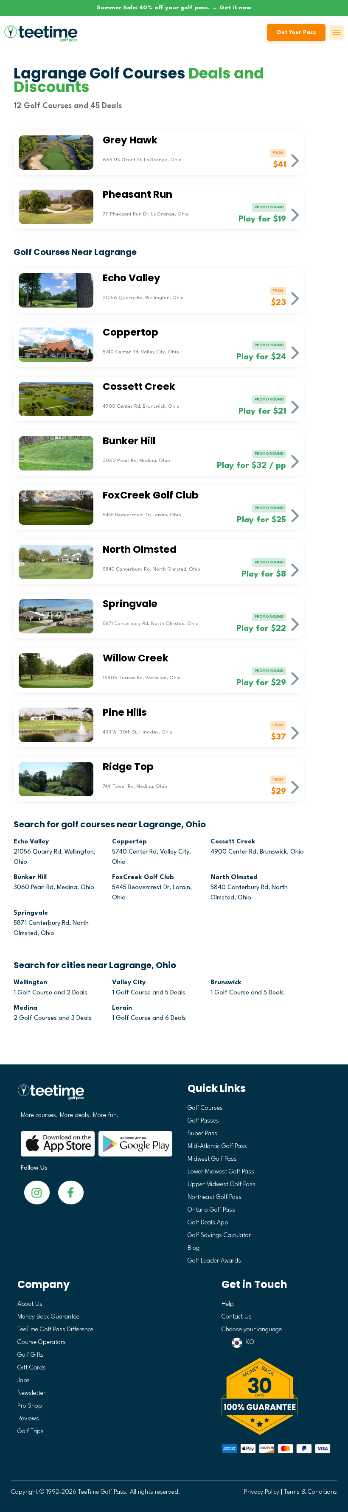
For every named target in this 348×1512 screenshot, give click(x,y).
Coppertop (129, 842)
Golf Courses (205, 1108)
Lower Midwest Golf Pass (221, 1172)
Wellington (30, 983)
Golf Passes (203, 1121)
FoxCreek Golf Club (143, 877)
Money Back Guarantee (48, 1317)
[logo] (93, 1095)
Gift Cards (31, 1368)
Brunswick (225, 983)
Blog (193, 1248)
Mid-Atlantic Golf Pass (217, 1146)
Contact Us (237, 1317)
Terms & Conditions (310, 1492)
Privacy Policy (261, 1492)
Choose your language (252, 1330)
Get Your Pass (296, 32)
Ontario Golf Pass (211, 1210)
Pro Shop (29, 1406)
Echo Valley (31, 842)
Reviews (28, 1419)
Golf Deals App (208, 1223)
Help (228, 1304)
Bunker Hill (30, 877)
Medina (25, 1008)
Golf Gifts (30, 1355)
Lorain (122, 1008)
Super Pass (202, 1134)
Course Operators (41, 1342)
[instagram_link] (71, 1192)
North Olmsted (234, 877)
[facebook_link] (37, 1192)
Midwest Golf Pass (212, 1159)
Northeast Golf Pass (214, 1197)
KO (250, 1342)
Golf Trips (30, 1431)
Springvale (31, 913)
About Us (29, 1304)
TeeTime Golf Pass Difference (55, 1330)
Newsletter (31, 1393)
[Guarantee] (276, 1396)
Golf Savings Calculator (219, 1235)
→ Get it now (231, 8)
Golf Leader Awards (214, 1261)
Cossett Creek (232, 842)
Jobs (23, 1381)
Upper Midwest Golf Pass (221, 1185)
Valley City (129, 983)
